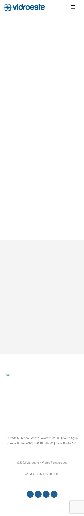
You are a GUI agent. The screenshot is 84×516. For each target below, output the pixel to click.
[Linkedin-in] (46, 494)
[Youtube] (54, 494)
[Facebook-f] (30, 494)
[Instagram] (38, 494)
